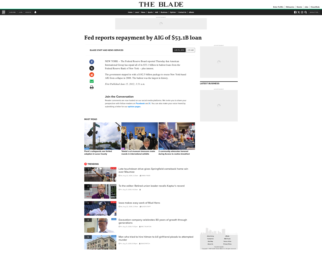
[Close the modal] (188, 6)
